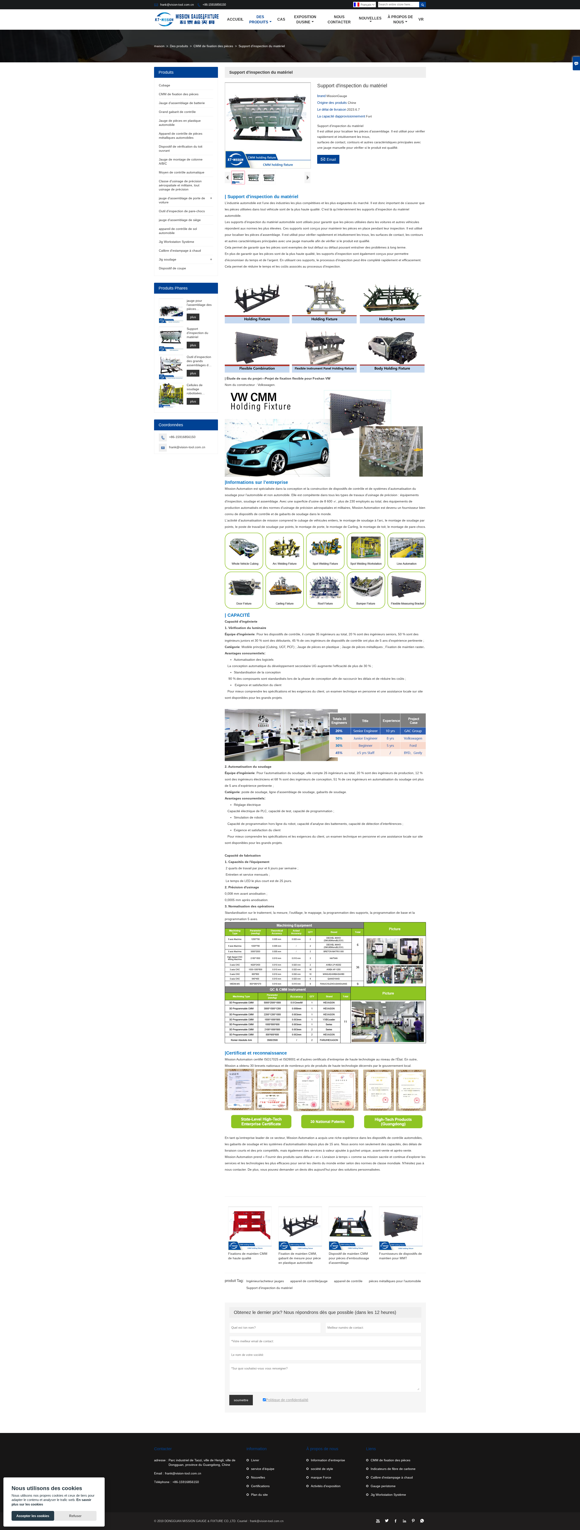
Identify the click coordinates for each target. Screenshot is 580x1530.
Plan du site (259, 1494)
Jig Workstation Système (176, 242)
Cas (281, 19)
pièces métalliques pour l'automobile (395, 1281)
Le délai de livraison (332, 109)
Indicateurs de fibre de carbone (393, 1469)
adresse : (160, 1460)
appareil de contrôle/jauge (309, 1281)
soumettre (241, 1400)
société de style (322, 1469)
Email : (159, 1473)
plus (193, 317)
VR (421, 19)
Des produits (258, 19)
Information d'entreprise (328, 1460)
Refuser (75, 1516)
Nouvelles (370, 18)
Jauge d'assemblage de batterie (182, 103)
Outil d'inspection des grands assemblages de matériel (199, 361)
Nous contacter (339, 19)
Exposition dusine (305, 19)
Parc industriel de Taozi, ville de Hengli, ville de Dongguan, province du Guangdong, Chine (202, 1462)
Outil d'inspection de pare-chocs (182, 211)
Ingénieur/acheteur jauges (265, 1281)
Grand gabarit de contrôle (177, 112)
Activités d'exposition (326, 1486)
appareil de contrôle (348, 1281)
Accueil (235, 19)
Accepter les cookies (32, 1516)
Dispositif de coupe (172, 268)
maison (159, 46)
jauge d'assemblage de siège (180, 220)
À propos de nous (400, 19)
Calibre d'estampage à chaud (180, 250)
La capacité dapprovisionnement (341, 116)
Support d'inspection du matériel (269, 1288)
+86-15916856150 (214, 4)
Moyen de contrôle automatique (181, 172)
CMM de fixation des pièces (213, 46)
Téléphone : (162, 1482)
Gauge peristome (383, 1486)
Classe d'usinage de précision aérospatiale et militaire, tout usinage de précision (180, 185)
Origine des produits (332, 103)
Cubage (164, 85)
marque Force (321, 1477)
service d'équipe (262, 1469)
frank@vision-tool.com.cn (177, 4)
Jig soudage (167, 259)
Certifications (260, 1486)
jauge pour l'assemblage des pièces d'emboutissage (199, 305)
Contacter (163, 1449)
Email (328, 158)
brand (321, 96)
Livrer (255, 1460)
